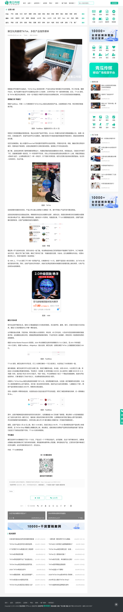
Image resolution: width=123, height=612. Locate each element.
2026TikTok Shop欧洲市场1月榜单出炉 (62, 574)
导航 (30, 22)
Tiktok (25, 35)
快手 (23, 18)
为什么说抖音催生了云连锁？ (108, 175)
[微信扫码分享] (38, 506)
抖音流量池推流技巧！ (108, 183)
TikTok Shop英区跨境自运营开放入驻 (22, 564)
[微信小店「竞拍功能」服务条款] (95, 104)
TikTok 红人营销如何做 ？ (57, 554)
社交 (21, 14)
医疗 (25, 14)
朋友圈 (33, 18)
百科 (21, 22)
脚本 (43, 22)
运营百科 (36, 3)
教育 (57, 14)
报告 (25, 22)
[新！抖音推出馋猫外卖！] (95, 139)
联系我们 (71, 3)
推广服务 (64, 3)
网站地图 (53, 606)
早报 (50, 3)
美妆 (43, 14)
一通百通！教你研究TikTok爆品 (59, 539)
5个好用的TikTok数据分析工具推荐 (21, 549)
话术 (48, 22)
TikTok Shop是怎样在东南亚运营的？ (22, 544)
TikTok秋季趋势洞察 (16, 554)
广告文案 (62, 606)
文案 (16, 22)
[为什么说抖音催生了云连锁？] (95, 175)
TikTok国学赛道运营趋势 (57, 564)
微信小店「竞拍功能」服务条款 (108, 104)
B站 (44, 18)
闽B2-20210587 (87, 606)
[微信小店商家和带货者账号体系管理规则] (95, 85)
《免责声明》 (13, 485)
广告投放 (48, 485)
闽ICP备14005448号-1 (75, 606)
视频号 (17, 18)
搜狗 (77, 18)
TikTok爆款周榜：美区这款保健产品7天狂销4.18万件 (27, 574)
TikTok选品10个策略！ (56, 569)
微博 (27, 18)
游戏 (34, 14)
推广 (75, 22)
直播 (34, 22)
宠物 (75, 14)
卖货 (39, 22)
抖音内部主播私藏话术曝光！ (108, 157)
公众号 (39, 18)
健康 (30, 14)
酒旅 (66, 14)
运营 (29, 3)
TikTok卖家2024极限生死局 (18, 580)
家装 (52, 14)
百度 (72, 18)
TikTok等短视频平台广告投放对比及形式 (23, 559)
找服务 (57, 485)
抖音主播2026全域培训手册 (109, 148)
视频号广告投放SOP (107, 94)
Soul (63, 18)
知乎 (59, 18)
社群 (61, 22)
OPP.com (28, 606)
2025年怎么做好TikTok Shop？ (59, 580)
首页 (24, 3)
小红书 (49, 18)
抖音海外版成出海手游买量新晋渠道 (21, 539)
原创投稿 (114, 3)
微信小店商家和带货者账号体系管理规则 (108, 86)
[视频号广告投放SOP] (95, 94)
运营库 (45, 3)
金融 (16, 14)
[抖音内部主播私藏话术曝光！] (95, 157)
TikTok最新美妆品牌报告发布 (59, 585)
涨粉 (66, 22)
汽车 (12, 14)
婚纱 (61, 14)
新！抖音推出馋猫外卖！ (108, 138)
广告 (70, 22)
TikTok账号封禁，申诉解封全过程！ (61, 559)
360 (68, 18)
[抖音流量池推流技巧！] (95, 184)
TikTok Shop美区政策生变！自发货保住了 (63, 549)
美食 (48, 14)
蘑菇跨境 (62, 485)
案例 (56, 3)
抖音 (12, 18)
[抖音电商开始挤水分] (95, 166)
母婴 (70, 14)
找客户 (53, 485)
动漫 (39, 14)
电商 (52, 22)
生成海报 (32, 506)
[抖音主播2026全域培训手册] (95, 148)
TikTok (30, 89)
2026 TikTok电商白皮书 (17, 569)
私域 (57, 22)
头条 (54, 18)
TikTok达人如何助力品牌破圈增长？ (61, 544)
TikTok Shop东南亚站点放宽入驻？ (21, 585)
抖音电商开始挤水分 (107, 165)
